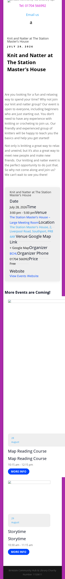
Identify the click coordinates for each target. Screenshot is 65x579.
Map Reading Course (27, 451)
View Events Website (24, 276)
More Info (18, 471)
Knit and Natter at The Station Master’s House (28, 39)
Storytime (17, 531)
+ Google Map (19, 248)
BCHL (13, 253)
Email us (32, 14)
